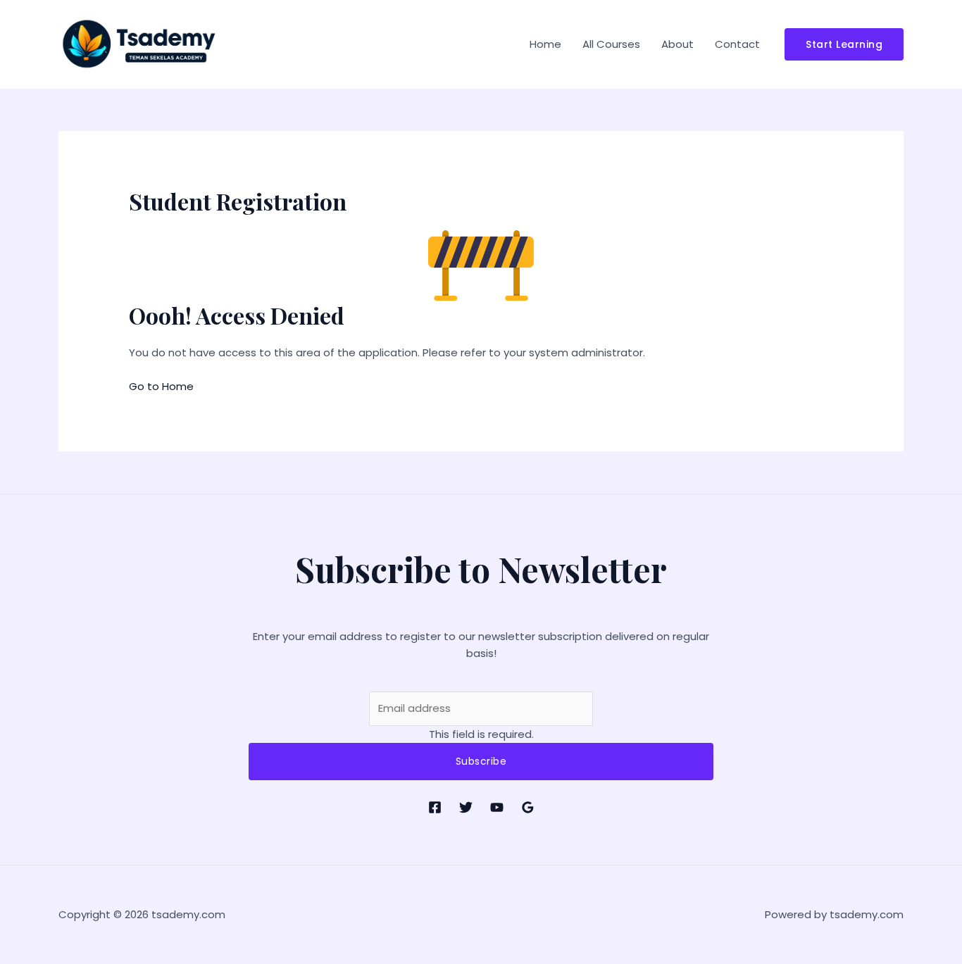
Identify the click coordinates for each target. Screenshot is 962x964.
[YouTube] (497, 807)
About (677, 44)
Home (545, 44)
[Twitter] (466, 807)
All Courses (611, 44)
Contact (737, 44)
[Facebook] (435, 807)
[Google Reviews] (528, 807)
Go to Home (161, 386)
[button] (844, 44)
